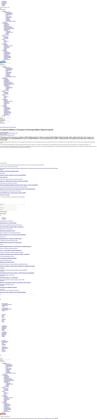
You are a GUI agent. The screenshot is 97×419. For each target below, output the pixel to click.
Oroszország (42, 168)
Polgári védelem (8, 17)
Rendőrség (7, 18)
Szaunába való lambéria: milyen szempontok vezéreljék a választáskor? (15, 254)
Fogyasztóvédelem (7, 59)
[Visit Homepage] (2, 9)
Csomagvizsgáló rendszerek (8, 27)
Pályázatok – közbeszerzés (8, 45)
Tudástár (3, 5)
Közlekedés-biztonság (5, 127)
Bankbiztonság (6, 25)
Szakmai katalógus (5, 305)
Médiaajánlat (4, 328)
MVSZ (3, 315)
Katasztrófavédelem (9, 13)
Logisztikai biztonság (12, 127)
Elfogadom (56, 418)
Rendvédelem (4, 11)
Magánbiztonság (4, 43)
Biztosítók (5, 51)
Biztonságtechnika (5, 78)
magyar (24, 168)
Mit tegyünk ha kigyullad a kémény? (7, 230)
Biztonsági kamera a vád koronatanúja (8, 222)
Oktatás (5, 49)
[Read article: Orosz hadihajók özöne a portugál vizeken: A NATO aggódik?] (48, 190)
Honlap (1, 209)
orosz (35, 168)
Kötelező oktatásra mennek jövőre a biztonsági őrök (11, 242)
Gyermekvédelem (7, 109)
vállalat (54, 168)
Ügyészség (8, 19)
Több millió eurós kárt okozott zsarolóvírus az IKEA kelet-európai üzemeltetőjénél (17, 272)
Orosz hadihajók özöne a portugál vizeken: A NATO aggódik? (13, 192)
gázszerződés (17, 168)
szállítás (49, 168)
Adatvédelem (4, 1)
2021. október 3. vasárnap (4, 132)
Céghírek (5, 48)
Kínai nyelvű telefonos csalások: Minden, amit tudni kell (11, 226)
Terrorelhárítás (8, 20)
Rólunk (3, 4)
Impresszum (4, 327)
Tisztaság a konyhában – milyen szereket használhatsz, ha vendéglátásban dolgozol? (17, 266)
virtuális (56, 168)
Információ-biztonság (9, 32)
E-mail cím (1, 207)
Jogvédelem (6, 54)
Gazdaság (10, 168)
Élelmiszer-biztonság (7, 108)
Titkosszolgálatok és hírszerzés (11, 21)
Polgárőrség (6, 44)
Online (7, 33)
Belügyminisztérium (7, 67)
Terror (5, 98)
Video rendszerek (7, 24)
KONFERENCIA (3, 413)
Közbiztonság (4, 50)
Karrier (5, 22)
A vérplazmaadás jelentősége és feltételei (8, 258)
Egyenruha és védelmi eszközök (9, 28)
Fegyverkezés (6, 38)
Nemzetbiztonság (9, 16)
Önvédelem (6, 58)
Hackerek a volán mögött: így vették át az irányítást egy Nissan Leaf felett (15, 282)
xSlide (16, 133)
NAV (7, 15)
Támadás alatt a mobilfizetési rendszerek (8, 287)
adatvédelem (47, 418)
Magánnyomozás (6, 47)
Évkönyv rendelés (5, 303)
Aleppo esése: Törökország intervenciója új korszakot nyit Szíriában (14, 181)
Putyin (47, 168)
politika (45, 168)
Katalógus (3, 60)
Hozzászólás (2, 204)
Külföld (3, 39)
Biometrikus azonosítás (7, 26)
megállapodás (32, 168)
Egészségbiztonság (7, 29)
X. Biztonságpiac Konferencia (7, 304)
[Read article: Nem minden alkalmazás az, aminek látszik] (48, 274)
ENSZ (5, 40)
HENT (3, 317)
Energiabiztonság (7, 52)
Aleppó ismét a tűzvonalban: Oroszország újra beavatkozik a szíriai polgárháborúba (17, 188)
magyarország (27, 168)
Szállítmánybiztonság (7, 56)
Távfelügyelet (6, 23)
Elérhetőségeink (4, 2)
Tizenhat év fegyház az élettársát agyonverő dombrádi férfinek (13, 292)
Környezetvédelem (7, 55)
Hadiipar (3, 35)
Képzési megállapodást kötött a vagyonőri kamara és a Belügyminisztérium (15, 246)
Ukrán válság (13, 133)
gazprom (13, 168)
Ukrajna (52, 168)
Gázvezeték (21, 168)
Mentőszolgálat (8, 14)
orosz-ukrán (38, 168)
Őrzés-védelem (6, 46)
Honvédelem (6, 37)
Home (1, 127)
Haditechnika (6, 36)
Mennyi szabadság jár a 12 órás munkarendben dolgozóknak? (13, 234)
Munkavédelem (6, 34)
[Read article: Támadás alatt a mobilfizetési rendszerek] (48, 284)
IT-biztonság (6, 30)
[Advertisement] (48, 156)
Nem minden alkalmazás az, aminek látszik (9, 277)
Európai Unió (6, 41)
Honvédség (4, 340)
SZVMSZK (4, 314)
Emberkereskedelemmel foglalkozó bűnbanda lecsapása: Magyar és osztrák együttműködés (19, 185)
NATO (5, 42)
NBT (3, 316)
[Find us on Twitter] (0, 8)
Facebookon (7, 168)
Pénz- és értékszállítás (7, 57)
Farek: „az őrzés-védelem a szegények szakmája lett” (11, 250)
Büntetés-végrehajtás (9, 68)
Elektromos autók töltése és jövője (7, 262)
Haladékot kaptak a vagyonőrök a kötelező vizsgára (11, 238)
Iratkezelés (7, 88)
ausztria (4, 168)
